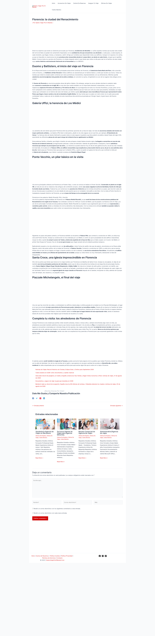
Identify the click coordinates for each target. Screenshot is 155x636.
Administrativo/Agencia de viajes (109, 432)
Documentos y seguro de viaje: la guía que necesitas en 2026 (54, 381)
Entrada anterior (38, 405)
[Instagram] (103, 556)
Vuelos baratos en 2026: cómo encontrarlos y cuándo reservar (55, 372)
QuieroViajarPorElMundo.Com (55, 560)
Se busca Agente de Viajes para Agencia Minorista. (64, 433)
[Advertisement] (77, 37)
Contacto (59, 558)
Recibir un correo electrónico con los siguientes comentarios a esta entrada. (57, 508)
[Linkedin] (44, 398)
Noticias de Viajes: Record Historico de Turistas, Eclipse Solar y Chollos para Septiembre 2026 (65, 369)
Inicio (33, 556)
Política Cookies (55, 556)
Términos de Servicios (49, 558)
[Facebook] (33, 398)
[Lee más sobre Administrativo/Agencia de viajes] (109, 424)
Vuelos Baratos (43, 437)
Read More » (39, 458)
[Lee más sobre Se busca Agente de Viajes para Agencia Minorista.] (66, 424)
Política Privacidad (66, 556)
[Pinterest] (40, 398)
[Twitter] (37, 398)
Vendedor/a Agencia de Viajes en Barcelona (45, 432)
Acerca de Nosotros (42, 556)
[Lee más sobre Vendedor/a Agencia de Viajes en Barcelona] (45, 424)
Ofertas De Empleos (41, 435)
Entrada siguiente (116, 405)
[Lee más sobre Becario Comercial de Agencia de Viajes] (88, 424)
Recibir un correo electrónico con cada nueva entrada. (50, 513)
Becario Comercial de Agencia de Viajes (87, 432)
